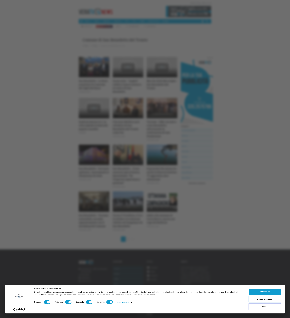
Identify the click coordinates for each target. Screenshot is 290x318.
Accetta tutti (265, 292)
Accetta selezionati (264, 299)
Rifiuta (264, 306)
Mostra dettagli (123, 302)
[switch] (68, 302)
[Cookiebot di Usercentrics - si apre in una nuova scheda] (19, 310)
